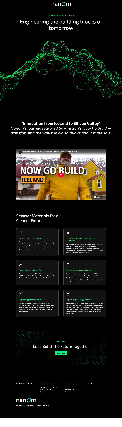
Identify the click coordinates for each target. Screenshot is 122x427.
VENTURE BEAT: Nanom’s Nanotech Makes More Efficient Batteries (72, 385)
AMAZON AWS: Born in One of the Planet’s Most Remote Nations (48, 389)
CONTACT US (60, 353)
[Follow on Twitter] (91, 383)
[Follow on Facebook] (88, 383)
